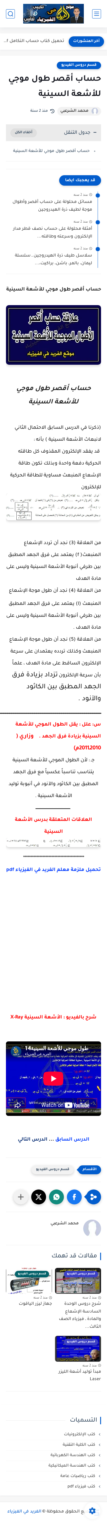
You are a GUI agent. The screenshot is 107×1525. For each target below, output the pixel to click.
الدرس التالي (33, 1139)
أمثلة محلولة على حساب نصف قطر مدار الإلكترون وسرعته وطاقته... (52, 233)
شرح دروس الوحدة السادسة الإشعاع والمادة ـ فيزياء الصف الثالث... (80, 1316)
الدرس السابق (72, 1139)
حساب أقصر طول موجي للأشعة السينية (51, 151)
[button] (74, 1196)
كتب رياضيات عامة (78, 1476)
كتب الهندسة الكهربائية (73, 1455)
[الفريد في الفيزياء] (53, 14)
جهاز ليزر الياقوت (35, 1304)
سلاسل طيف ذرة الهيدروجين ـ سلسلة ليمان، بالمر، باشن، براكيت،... (53, 260)
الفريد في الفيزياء (24, 1512)
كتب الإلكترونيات (80, 1434)
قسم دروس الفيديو (79, 65)
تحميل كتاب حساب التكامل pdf (33, 41)
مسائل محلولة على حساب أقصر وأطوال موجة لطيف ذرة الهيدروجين (52, 206)
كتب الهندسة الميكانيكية (72, 1466)
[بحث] (10, 13)
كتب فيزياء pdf (81, 1486)
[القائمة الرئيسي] (96, 13)
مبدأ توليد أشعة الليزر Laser (80, 1376)
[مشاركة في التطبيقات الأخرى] (20, 1196)
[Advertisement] (53, 950)
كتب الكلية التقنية (79, 1445)
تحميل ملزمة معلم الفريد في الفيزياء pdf (53, 870)
